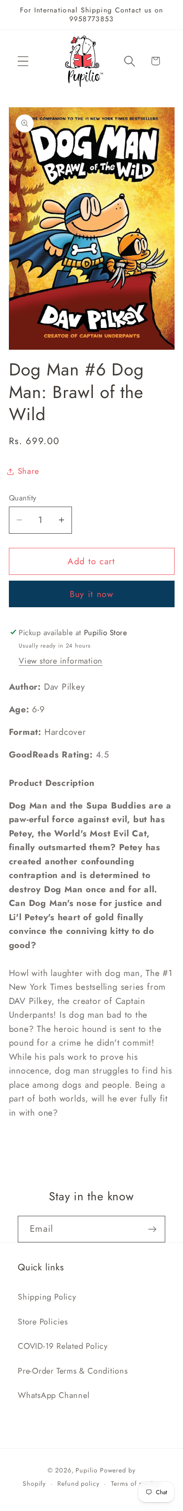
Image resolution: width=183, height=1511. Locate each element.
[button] (23, 61)
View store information (61, 661)
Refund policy (78, 1483)
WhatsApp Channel (53, 1395)
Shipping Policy (47, 1297)
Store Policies (43, 1321)
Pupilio (86, 1470)
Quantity (22, 498)
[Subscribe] (152, 1229)
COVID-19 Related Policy (63, 1346)
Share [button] (28, 471)
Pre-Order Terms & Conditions (73, 1371)
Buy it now (92, 594)
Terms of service (136, 1483)
